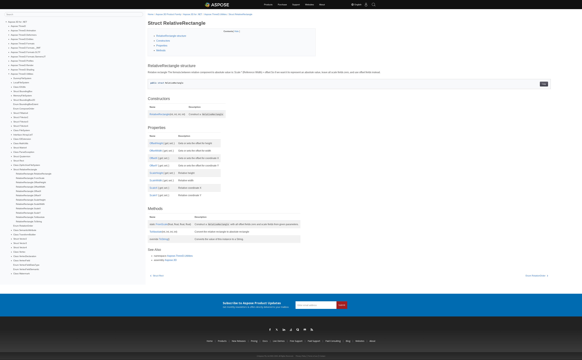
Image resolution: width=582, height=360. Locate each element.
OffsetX (153, 158)
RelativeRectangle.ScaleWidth (30, 204)
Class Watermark (21, 273)
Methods (161, 50)
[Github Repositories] (305, 330)
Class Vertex (19, 252)
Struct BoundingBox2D (24, 100)
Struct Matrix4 (20, 147)
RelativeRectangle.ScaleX (28, 208)
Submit (341, 305)
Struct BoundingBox (22, 91)
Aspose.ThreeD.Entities (22, 39)
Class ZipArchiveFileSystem (26, 165)
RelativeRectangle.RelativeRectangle (33, 173)
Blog (348, 341)
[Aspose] (217, 4)
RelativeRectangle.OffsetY (28, 195)
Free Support (296, 341)
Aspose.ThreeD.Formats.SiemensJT (28, 56)
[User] (366, 4)
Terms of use (313, 356)
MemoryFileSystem (22, 95)
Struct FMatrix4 (20, 113)
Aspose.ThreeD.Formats (22, 43)
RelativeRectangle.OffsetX (28, 191)
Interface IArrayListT (23, 135)
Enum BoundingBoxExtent (25, 104)
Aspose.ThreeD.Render (22, 65)
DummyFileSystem (22, 78)
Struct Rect (18, 160)
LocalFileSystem (21, 82)
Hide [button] (236, 31)
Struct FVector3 (20, 121)
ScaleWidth (156, 180)
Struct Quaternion (21, 156)
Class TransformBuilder (24, 234)
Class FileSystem (21, 130)
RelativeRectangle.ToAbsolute (30, 217)
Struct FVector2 (20, 117)
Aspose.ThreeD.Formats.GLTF (25, 52)
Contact (322, 356)
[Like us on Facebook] (270, 330)
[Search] (373, 4)
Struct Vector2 (20, 239)
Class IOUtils (19, 87)
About (322, 4)
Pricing (254, 341)
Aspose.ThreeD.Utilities (22, 74)
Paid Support (314, 341)
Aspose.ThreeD (18, 26)
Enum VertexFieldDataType (26, 265)
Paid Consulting (333, 341)
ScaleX (153, 188)
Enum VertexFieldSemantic (26, 269)
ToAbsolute (156, 231)
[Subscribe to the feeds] (312, 330)
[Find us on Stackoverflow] (291, 330)
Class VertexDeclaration (24, 256)
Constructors (163, 40)
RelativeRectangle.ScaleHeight (30, 200)
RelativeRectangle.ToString (29, 221)
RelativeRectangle (160, 114)
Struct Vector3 (20, 243)
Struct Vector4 (20, 247)
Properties (161, 45)
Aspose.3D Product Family (168, 14)
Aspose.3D (171, 260)
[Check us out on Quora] (298, 330)
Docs (265, 341)
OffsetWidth (156, 150)
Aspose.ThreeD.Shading (22, 69)
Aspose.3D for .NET (17, 22)
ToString (163, 239)
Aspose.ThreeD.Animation (23, 30)
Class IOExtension (22, 139)
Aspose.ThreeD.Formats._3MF (26, 48)
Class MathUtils (20, 143)
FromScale (162, 224)
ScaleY (153, 195)
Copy (544, 84)
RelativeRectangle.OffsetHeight (31, 182)
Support (296, 4)
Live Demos (279, 341)
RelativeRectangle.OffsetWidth (30, 187)
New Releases (239, 341)
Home (151, 14)
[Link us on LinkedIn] (284, 330)
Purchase (282, 4)
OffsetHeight (156, 143)
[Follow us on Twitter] (277, 330)
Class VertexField (21, 260)
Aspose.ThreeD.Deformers (24, 35)
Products (268, 4)
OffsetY (153, 165)
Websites (309, 4)
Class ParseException (23, 152)
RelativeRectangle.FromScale (30, 178)
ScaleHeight (156, 173)
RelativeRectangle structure (171, 36)
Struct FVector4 (20, 126)
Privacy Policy (301, 356)
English (357, 4)
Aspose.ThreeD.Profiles (22, 61)
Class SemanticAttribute (24, 230)
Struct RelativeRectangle (25, 169)
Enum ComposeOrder (23, 108)
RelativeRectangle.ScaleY (28, 213)
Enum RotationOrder (23, 226)
